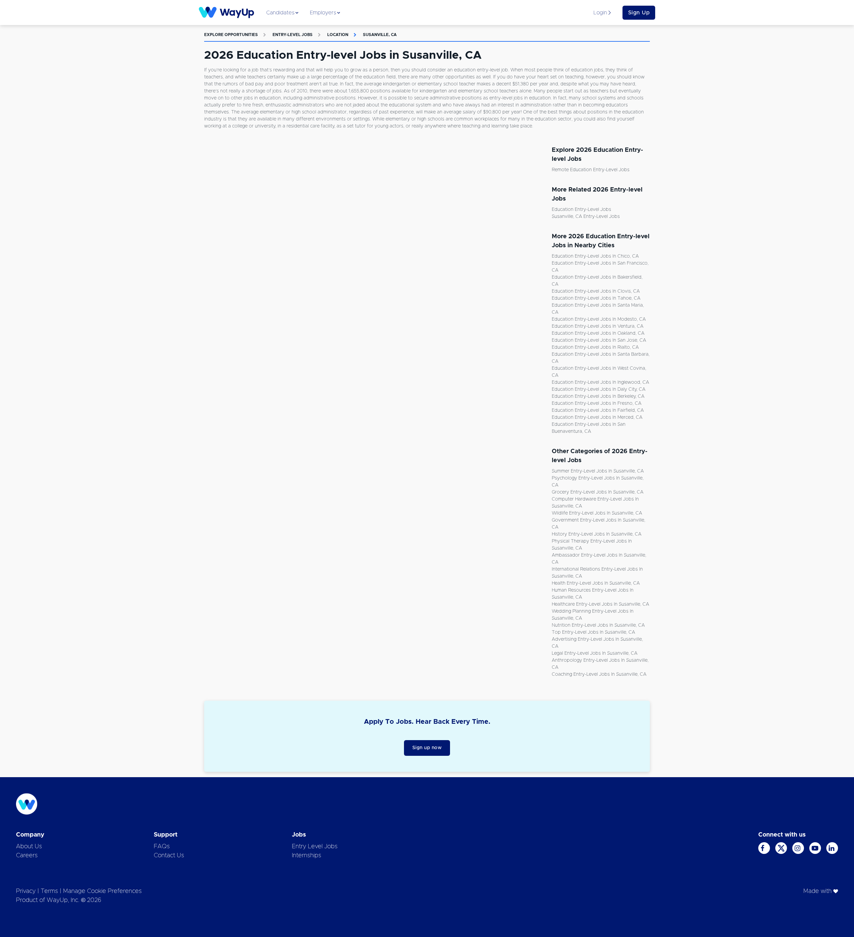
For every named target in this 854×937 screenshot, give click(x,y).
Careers (27, 856)
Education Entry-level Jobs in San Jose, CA (599, 340)
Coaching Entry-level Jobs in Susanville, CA (599, 674)
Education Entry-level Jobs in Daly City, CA (599, 389)
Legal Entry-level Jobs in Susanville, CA (594, 653)
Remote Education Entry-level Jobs (590, 170)
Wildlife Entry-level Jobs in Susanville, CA (597, 513)
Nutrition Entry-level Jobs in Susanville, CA (598, 625)
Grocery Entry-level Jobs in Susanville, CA (598, 492)
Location (337, 35)
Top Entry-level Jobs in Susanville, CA (593, 632)
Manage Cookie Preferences (102, 891)
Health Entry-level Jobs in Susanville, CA (596, 583)
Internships (306, 856)
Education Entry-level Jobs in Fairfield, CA (598, 410)
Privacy (26, 891)
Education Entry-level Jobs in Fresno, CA (597, 403)
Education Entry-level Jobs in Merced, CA (597, 417)
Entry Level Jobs (315, 847)
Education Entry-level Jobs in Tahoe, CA (596, 298)
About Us (29, 847)
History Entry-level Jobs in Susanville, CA (597, 534)
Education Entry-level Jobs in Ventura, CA (598, 326)
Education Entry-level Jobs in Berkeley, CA (598, 396)
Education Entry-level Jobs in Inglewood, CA (600, 382)
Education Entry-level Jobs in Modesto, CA (599, 319)
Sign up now (427, 747)
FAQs (162, 847)
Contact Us (169, 856)
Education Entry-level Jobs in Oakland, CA (598, 333)
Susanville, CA (380, 35)
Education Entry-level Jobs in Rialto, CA (595, 347)
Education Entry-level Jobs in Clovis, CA (596, 291)
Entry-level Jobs (293, 35)
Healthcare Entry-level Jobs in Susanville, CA (600, 604)
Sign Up (639, 12)
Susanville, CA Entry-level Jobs (586, 216)
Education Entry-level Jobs (581, 209)
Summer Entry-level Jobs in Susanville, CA (598, 471)
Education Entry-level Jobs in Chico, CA (595, 256)
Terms (49, 891)
